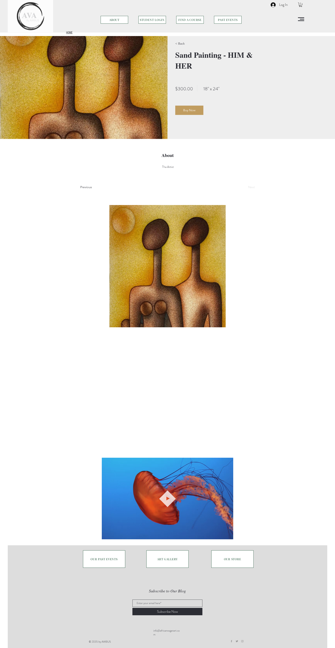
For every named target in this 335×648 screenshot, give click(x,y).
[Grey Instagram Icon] (242, 641)
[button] (300, 5)
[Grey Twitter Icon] (236, 641)
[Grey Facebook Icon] (231, 641)
